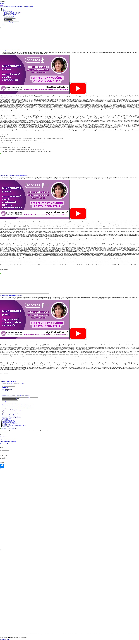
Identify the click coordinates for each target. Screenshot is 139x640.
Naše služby (4, 10)
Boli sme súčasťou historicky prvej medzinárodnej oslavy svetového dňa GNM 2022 (16, 405)
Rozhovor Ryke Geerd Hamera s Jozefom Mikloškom (11, 413)
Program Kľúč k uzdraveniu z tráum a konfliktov (12, 12)
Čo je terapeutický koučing (9, 16)
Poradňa (3, 15)
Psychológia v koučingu (8, 17)
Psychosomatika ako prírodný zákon (8, 421)
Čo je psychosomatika (8, 19)
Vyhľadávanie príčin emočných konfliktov (11, 21)
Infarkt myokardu (5, 419)
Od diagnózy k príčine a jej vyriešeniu (8, 415)
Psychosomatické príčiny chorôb (9, 22)
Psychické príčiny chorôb (6, 408)
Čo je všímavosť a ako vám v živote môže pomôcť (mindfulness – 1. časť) (11, 295)
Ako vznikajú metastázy (6, 424)
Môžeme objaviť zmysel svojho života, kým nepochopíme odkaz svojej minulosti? (16, 395)
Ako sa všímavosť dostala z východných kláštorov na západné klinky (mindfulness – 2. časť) (14, 175)
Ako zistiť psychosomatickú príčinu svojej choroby (11, 398)
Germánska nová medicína (8, 20)
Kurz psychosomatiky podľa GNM (10, 14)
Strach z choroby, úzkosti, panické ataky (9, 411)
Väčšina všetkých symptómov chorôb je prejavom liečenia (12, 410)
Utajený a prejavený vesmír (7, 412)
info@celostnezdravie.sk (4, 450)
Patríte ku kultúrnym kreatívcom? (8, 414)
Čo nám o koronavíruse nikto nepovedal (9, 422)
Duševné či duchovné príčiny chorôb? (8, 406)
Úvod (3, 8)
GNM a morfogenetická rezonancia (8, 420)
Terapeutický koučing (8, 11)
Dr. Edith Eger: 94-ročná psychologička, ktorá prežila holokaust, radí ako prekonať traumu (17, 407)
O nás (3, 9)
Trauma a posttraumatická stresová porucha (9, 399)
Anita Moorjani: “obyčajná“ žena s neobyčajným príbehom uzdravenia (14, 425)
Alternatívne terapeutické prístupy (10, 18)
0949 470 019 (2, 3)
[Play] (78, 88)
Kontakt (1, 5)
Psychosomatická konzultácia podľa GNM (11, 13)
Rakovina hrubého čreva (6, 418)
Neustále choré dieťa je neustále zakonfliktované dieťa (11, 417)
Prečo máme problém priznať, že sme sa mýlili (10, 400)
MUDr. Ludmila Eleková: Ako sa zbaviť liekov (10, 423)
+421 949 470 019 (3, 452)
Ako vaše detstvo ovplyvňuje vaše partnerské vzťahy (11, 396)
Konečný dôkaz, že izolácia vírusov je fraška (9, 409)
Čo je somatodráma (5, 426)
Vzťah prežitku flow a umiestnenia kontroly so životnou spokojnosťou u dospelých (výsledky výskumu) (20, 397)
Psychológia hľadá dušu (6, 401)
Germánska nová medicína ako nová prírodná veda (11, 416)
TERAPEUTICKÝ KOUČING (9, 381)
